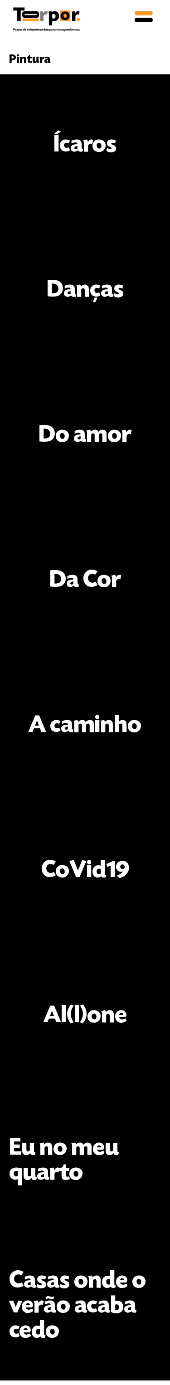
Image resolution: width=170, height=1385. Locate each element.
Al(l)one (85, 1016)
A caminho (85, 726)
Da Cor (85, 581)
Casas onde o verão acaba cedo (79, 1306)
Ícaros (85, 145)
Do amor (85, 435)
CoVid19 (85, 871)
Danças (85, 290)
